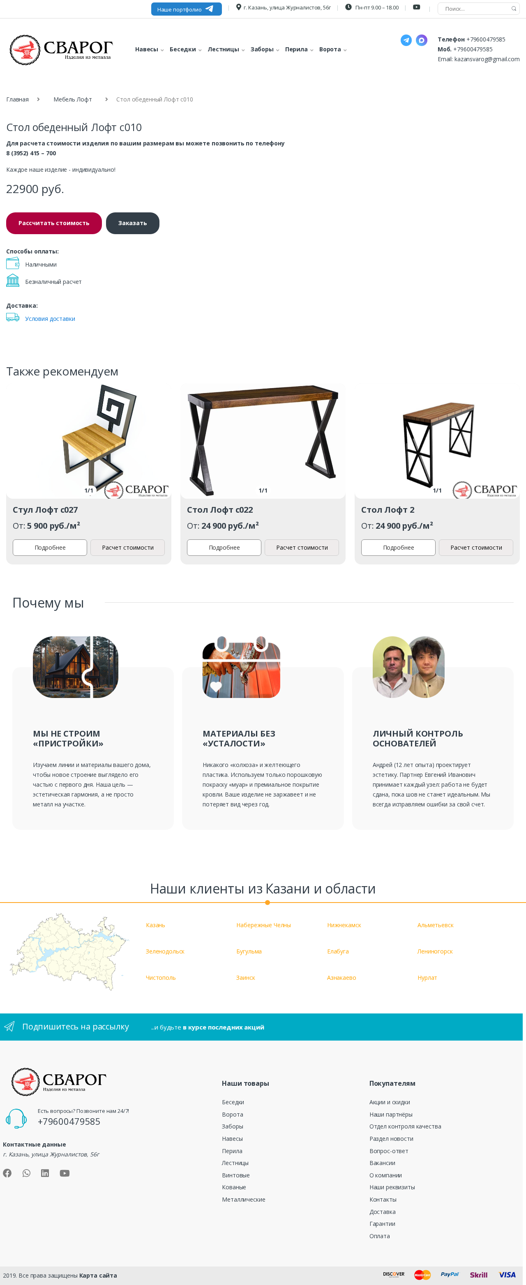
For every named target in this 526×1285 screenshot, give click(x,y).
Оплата (379, 1236)
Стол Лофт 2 (387, 509)
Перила (232, 1151)
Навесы (232, 1138)
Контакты (383, 1199)
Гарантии (382, 1223)
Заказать (132, 223)
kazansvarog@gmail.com (487, 59)
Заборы (232, 1126)
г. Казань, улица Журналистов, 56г (287, 7)
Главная (17, 99)
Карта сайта (98, 1275)
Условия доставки (50, 318)
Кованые (234, 1187)
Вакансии (382, 1163)
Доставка (382, 1212)
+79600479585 (485, 39)
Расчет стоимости (128, 547)
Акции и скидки (389, 1102)
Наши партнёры (391, 1114)
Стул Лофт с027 (45, 509)
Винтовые (236, 1175)
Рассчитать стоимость (54, 223)
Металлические (243, 1199)
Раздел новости (391, 1138)
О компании (385, 1175)
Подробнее (50, 547)
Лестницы (235, 1163)
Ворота (232, 1114)
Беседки (233, 1102)
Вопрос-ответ (388, 1151)
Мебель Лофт (72, 99)
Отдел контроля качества (405, 1126)
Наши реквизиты (392, 1187)
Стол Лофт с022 (220, 509)
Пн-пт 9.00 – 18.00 (376, 7)
